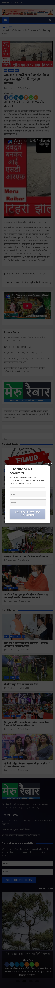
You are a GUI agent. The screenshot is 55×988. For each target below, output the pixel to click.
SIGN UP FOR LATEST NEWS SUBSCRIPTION (27, 513)
